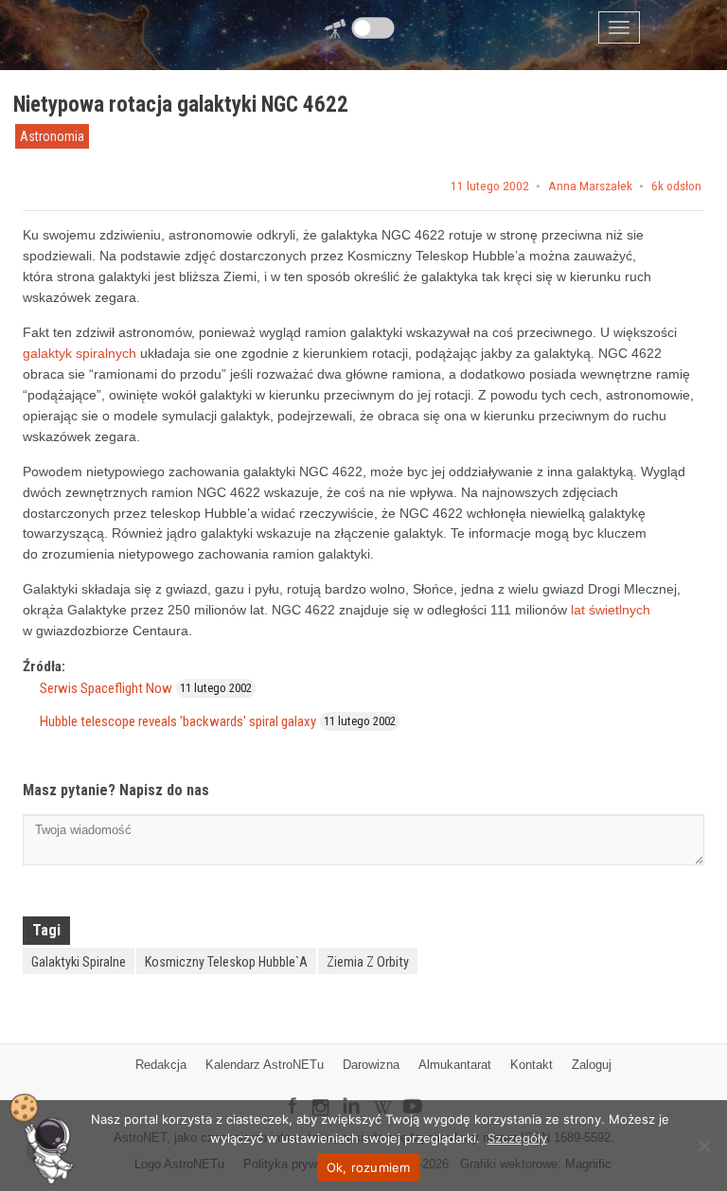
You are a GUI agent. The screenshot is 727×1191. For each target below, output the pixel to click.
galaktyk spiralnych (79, 353)
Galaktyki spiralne (78, 961)
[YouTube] (419, 1091)
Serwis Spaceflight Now (106, 688)
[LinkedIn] (350, 1093)
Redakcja (160, 1065)
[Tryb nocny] (373, 28)
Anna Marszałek (590, 186)
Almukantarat (454, 1065)
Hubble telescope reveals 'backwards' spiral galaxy (178, 721)
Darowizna (371, 1065)
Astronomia (52, 136)
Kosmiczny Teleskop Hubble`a (226, 961)
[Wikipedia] (382, 1094)
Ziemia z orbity (368, 961)
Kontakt (531, 1065)
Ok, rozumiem (369, 1167)
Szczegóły (517, 1138)
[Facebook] (292, 1093)
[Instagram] (320, 1098)
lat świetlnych (610, 609)
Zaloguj (592, 1065)
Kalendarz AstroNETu (264, 1065)
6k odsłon (676, 186)
